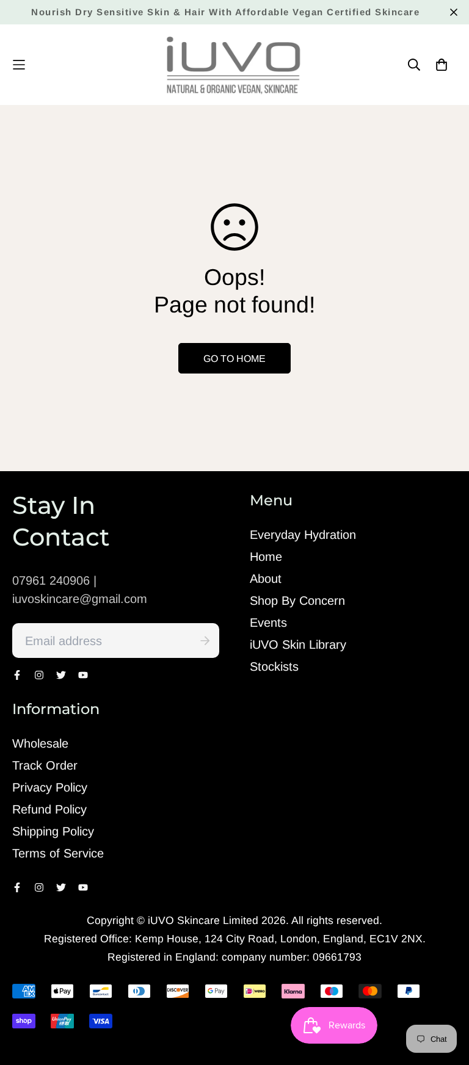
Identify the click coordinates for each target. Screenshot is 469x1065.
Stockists (274, 666)
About (266, 578)
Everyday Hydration (303, 534)
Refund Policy (49, 809)
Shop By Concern (297, 600)
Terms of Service (58, 853)
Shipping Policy (53, 831)
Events (268, 622)
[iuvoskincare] (234, 64)
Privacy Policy (49, 787)
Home (266, 556)
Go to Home (234, 358)
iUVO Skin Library (298, 644)
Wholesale (40, 743)
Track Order (45, 765)
